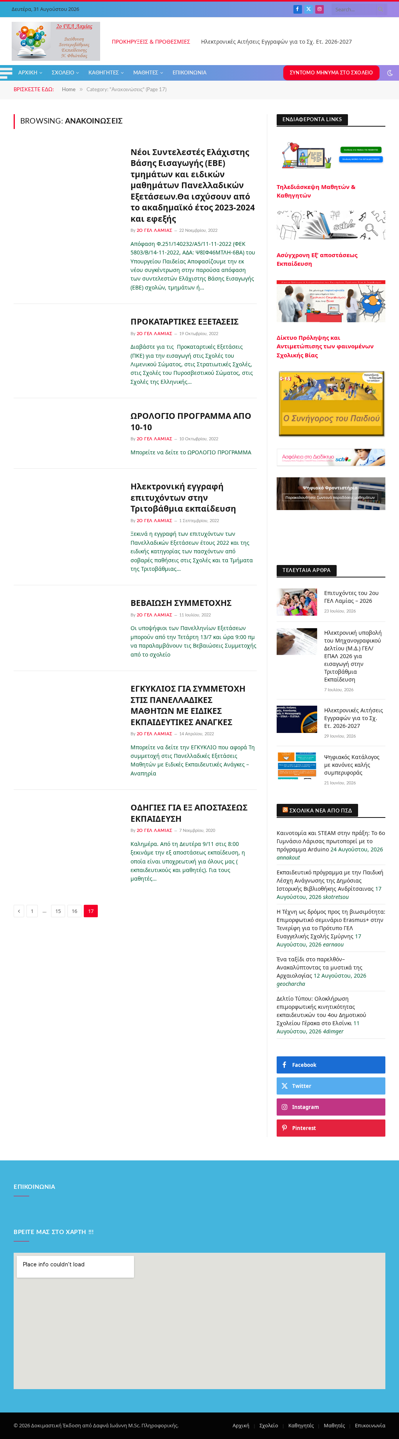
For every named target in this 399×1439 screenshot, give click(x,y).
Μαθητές (145, 73)
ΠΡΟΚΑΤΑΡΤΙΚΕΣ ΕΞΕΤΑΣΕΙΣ (184, 321)
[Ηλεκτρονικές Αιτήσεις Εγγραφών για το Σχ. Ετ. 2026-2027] (297, 719)
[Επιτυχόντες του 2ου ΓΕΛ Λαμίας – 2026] (297, 601)
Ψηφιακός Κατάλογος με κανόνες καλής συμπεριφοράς (352, 764)
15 (58, 911)
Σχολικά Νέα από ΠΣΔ (321, 811)
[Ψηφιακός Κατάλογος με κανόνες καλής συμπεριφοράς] (297, 765)
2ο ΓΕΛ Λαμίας (155, 230)
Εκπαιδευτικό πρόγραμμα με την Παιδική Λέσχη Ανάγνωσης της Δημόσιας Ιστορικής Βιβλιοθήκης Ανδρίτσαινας (330, 880)
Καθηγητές (103, 73)
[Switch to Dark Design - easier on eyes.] (389, 73)
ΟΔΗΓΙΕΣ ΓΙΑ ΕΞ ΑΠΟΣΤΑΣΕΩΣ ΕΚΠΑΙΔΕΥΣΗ (189, 813)
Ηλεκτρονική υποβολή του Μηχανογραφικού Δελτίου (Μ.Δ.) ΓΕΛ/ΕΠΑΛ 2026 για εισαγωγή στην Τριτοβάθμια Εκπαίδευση (353, 656)
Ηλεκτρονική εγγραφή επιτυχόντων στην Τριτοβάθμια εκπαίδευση (183, 497)
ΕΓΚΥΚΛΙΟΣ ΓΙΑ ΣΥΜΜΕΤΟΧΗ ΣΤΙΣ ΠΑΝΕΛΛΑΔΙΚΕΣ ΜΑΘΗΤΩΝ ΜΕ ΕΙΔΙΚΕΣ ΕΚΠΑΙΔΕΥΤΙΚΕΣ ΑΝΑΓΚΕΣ (188, 705)
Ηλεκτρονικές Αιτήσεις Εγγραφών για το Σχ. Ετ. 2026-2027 (276, 41)
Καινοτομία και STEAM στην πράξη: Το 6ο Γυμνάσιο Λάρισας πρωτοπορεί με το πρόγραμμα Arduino (331, 841)
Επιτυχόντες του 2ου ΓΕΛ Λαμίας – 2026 (351, 596)
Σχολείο (63, 73)
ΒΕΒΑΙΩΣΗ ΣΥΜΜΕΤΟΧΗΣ (181, 602)
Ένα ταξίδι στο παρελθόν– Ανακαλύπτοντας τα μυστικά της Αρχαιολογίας (319, 967)
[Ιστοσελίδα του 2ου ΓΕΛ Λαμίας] (56, 41)
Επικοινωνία (190, 73)
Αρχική (27, 73)
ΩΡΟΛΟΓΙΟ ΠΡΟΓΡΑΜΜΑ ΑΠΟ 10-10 (191, 421)
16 (74, 911)
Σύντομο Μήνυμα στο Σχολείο (331, 73)
